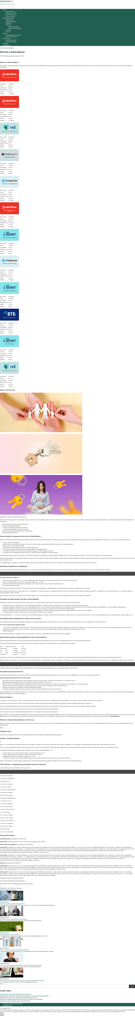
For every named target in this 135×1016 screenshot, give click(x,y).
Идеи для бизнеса (11, 36)
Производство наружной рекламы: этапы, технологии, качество (15, 1001)
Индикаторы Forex (11, 13)
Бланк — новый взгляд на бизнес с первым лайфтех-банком (14, 949)
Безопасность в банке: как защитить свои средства (12, 903)
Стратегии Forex (10, 16)
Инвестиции (6, 38)
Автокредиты (10, 19)
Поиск (1, 983)
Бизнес (5, 33)
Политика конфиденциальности (12, 1003)
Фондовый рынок (11, 41)
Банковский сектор (8, 18)
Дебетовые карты (11, 21)
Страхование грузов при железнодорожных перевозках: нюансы (15, 994)
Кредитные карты (13, 26)
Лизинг (8, 31)
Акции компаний (11, 40)
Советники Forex (11, 14)
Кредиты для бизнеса (14, 28)
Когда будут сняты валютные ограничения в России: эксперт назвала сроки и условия (20, 965)
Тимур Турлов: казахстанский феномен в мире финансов (13, 919)
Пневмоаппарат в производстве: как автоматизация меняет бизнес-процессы (18, 997)
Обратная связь (7, 1005)
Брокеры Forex (10, 11)
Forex (4, 9)
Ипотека (8, 30)
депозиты (8, 23)
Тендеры (5, 43)
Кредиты (8, 25)
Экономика (6, 45)
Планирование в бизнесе (13, 35)
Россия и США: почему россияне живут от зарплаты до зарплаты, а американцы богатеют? (22, 980)
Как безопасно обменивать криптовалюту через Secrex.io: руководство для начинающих (21, 999)
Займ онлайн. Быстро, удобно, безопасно (10, 934)
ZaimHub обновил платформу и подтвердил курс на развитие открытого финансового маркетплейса (24, 996)
